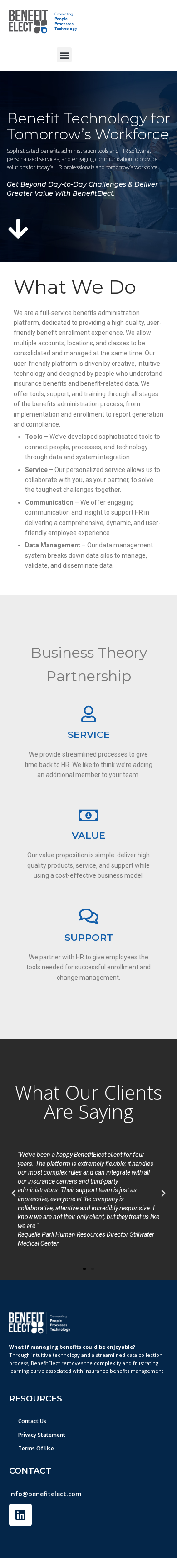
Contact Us (32, 1421)
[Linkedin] (20, 1515)
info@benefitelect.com (45, 1493)
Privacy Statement (41, 1435)
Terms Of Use (36, 1448)
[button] (64, 54)
